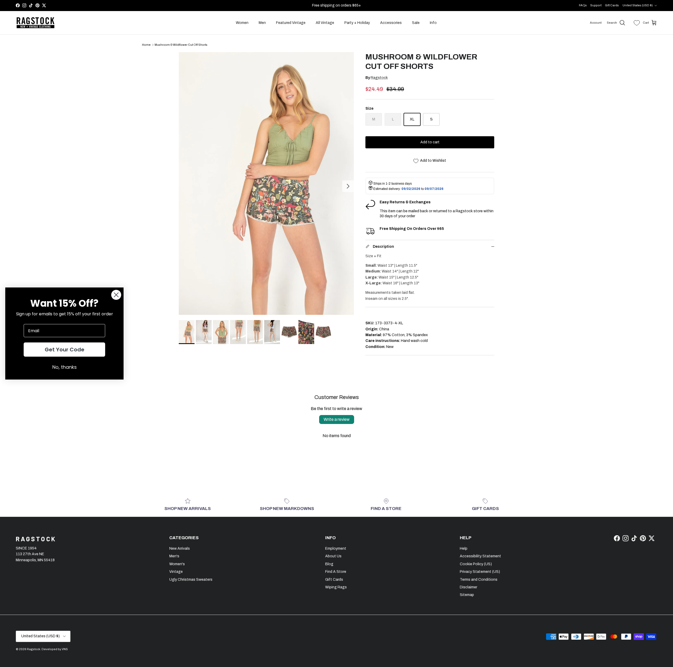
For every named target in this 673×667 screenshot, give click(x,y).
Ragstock (379, 78)
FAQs (583, 5)
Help (463, 548)
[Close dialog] (116, 295)
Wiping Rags (336, 587)
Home (146, 44)
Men (262, 23)
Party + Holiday (357, 23)
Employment (335, 548)
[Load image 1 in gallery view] (266, 183)
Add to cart (430, 142)
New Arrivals (179, 548)
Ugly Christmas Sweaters (190, 580)
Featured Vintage (290, 23)
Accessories (391, 23)
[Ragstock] (35, 22)
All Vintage (325, 23)
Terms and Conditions (478, 580)
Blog (329, 564)
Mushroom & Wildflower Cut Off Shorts (181, 44)
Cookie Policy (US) (476, 564)
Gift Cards (612, 5)
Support (595, 5)
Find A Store (335, 572)
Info (433, 23)
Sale (416, 23)
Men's (174, 556)
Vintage (176, 572)
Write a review (337, 419)
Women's (177, 564)
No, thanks (64, 367)
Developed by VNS (55, 649)
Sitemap (467, 595)
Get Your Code (64, 349)
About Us (333, 556)
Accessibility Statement (480, 556)
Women (242, 23)
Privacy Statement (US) (480, 572)
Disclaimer (468, 587)
